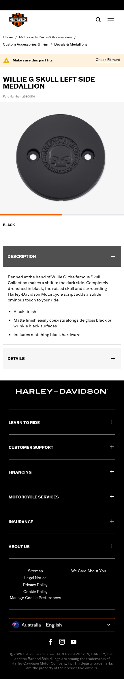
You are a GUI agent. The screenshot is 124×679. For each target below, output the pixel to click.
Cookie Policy (35, 591)
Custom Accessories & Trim (25, 44)
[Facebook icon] (50, 641)
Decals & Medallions (70, 44)
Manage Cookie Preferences (35, 597)
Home (8, 37)
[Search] (98, 19)
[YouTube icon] (73, 641)
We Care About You (88, 571)
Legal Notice (35, 577)
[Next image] (112, 158)
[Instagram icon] (62, 641)
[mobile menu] (109, 19)
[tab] (31, 214)
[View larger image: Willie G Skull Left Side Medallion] (62, 158)
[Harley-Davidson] (62, 391)
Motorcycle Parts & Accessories (45, 37)
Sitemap (35, 571)
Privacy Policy (35, 584)
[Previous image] (11, 158)
